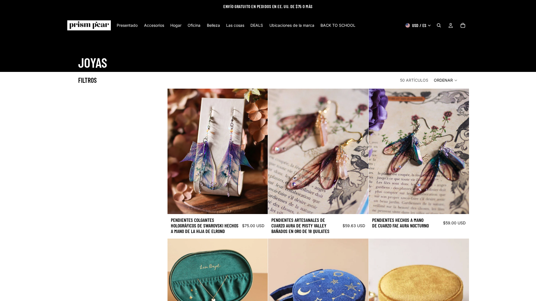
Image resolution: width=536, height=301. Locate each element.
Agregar (364, 205)
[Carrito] (463, 25)
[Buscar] (439, 25)
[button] (446, 80)
